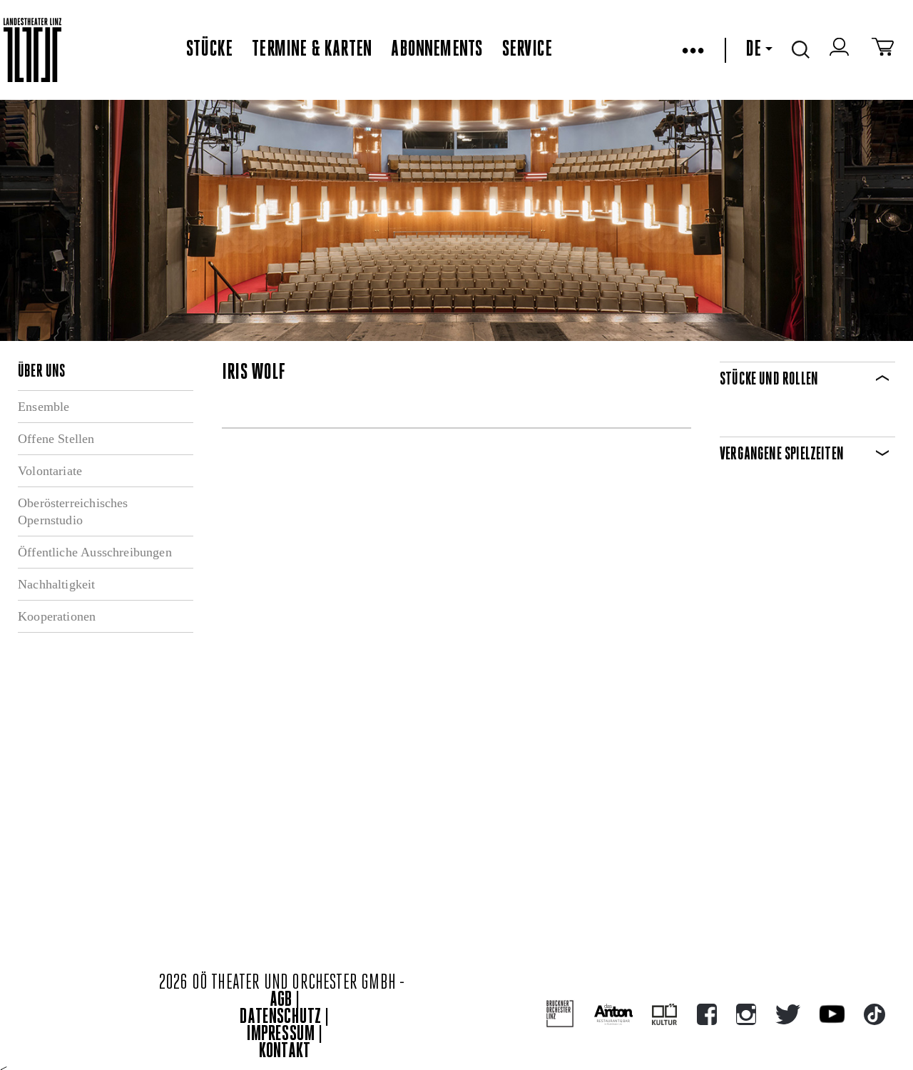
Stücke (209, 50)
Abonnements (436, 50)
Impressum (281, 1035)
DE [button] (753, 50)
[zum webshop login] (841, 50)
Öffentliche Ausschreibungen (95, 552)
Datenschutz (280, 1018)
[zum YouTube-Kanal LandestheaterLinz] (832, 1014)
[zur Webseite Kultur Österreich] (664, 1014)
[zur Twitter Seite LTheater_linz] (787, 1014)
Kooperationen (57, 616)
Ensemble (43, 406)
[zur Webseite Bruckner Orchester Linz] (560, 1014)
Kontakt (284, 1052)
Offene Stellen (56, 439)
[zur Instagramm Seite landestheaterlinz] (746, 1014)
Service (527, 50)
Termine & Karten (312, 50)
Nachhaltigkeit (57, 584)
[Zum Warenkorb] (883, 50)
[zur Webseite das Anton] (613, 1014)
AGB (281, 1000)
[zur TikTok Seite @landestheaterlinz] (874, 1014)
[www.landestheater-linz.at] (32, 50)
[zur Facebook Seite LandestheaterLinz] (707, 1014)
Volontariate (50, 471)
